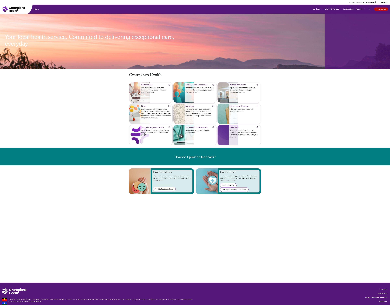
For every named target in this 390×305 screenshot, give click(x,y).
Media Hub (382, 293)
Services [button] (316, 9)
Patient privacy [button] (228, 185)
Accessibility (371, 2)
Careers (352, 2)
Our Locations (348, 9)
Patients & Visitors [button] (331, 9)
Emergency (381, 9)
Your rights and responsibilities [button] (234, 189)
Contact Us (360, 2)
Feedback (383, 301)
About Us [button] (360, 9)
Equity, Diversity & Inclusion (376, 297)
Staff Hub (383, 289)
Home (36, 9)
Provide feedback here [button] (164, 189)
